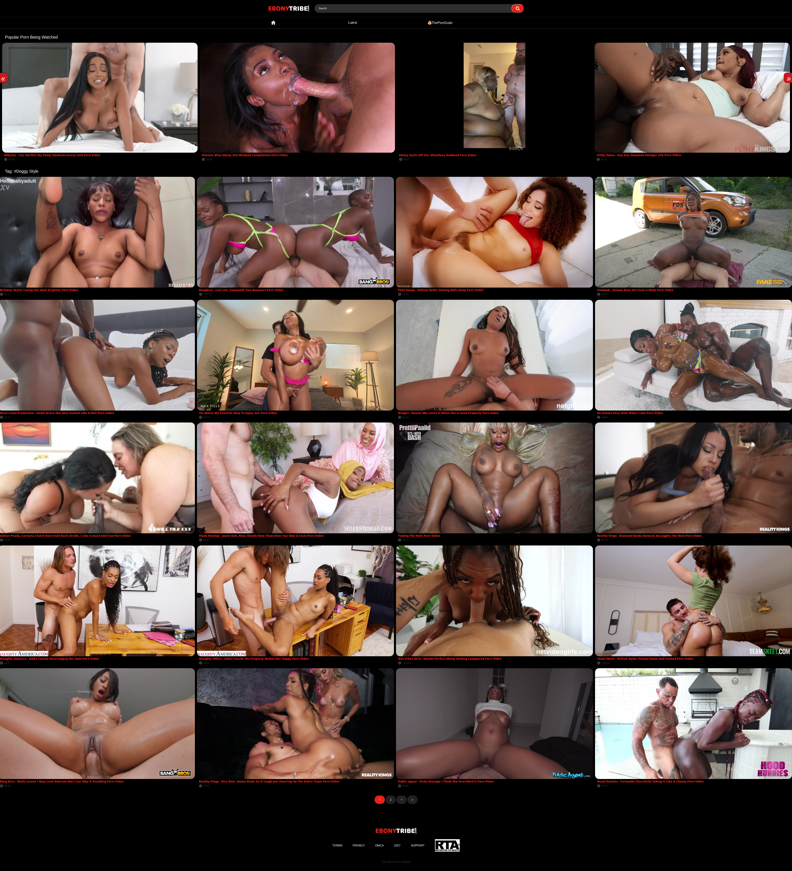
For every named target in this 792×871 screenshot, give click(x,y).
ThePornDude (442, 22)
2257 (397, 845)
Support (418, 845)
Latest (352, 22)
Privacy (359, 845)
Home (273, 22)
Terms (337, 845)
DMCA (379, 845)
